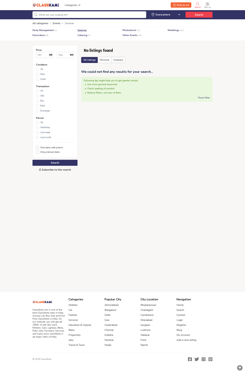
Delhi (107, 315)
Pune (143, 340)
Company (118, 59)
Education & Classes (79, 325)
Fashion (72, 315)
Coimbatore (147, 315)
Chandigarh (146, 310)
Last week (45, 132)
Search (199, 14)
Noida (107, 345)
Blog (179, 330)
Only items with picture (51, 147)
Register (181, 325)
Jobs (71, 340)
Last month (45, 137)
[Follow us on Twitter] (196, 359)
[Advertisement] (55, 230)
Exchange (45, 110)
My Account (183, 335)
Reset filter (204, 97)
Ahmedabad (111, 305)
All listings (89, 59)
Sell (42, 95)
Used (43, 79)
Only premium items (50, 152)
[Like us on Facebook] (190, 359)
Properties (74, 335)
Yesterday (45, 127)
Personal (104, 59)
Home (180, 305)
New (42, 74)
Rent (42, 105)
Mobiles (73, 305)
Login (179, 320)
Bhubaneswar (148, 305)
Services (73, 320)
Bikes (71, 330)
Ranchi (144, 345)
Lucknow (145, 330)
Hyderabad (110, 325)
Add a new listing (186, 340)
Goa (106, 320)
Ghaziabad (146, 320)
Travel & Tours (76, 345)
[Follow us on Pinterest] (210, 359)
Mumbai (109, 340)
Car (70, 310)
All (41, 69)
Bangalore (110, 310)
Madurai (145, 335)
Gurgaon (145, 325)
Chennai (109, 330)
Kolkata (108, 335)
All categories (40, 23)
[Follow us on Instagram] (203, 359)
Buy (42, 100)
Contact (180, 315)
